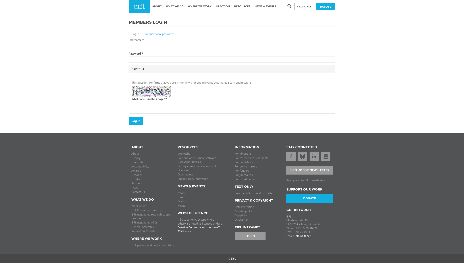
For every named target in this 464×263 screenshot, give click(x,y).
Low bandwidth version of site (253, 193)
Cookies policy (244, 211)
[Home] (139, 6)
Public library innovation (193, 179)
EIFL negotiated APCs (144, 222)
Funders (136, 179)
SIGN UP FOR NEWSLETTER (310, 170)
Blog (180, 197)
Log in (137, 35)
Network (136, 175)
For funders (242, 170)
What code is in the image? (149, 99)
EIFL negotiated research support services (151, 216)
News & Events (265, 6)
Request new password (159, 34)
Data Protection (244, 207)
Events (182, 201)
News (181, 193)
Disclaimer (241, 219)
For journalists (244, 175)
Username (136, 40)
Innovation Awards (143, 231)
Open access (185, 174)
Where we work (200, 6)
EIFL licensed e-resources (147, 210)
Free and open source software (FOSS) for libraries (197, 159)
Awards (136, 170)
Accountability (140, 166)
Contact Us (138, 192)
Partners (136, 183)
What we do (138, 206)
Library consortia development (197, 166)
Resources (242, 6)
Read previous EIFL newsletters (305, 180)
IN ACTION (223, 6)
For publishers (244, 162)
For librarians (243, 153)
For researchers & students (251, 158)
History (135, 158)
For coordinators (245, 179)
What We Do (175, 6)
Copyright (184, 153)
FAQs (134, 187)
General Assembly (142, 227)
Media (181, 205)
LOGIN (250, 236)
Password (136, 53)
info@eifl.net (302, 236)
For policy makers (246, 166)
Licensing (183, 170)
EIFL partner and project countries (152, 245)
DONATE (325, 6)
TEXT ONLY (304, 6)
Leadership (138, 162)
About (157, 6)
